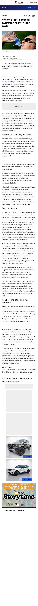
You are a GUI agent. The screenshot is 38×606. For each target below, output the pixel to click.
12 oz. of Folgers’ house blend (16, 339)
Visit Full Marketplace (10, 381)
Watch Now (33, 2)
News (4, 15)
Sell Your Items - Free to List (17, 378)
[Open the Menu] (3, 2)
